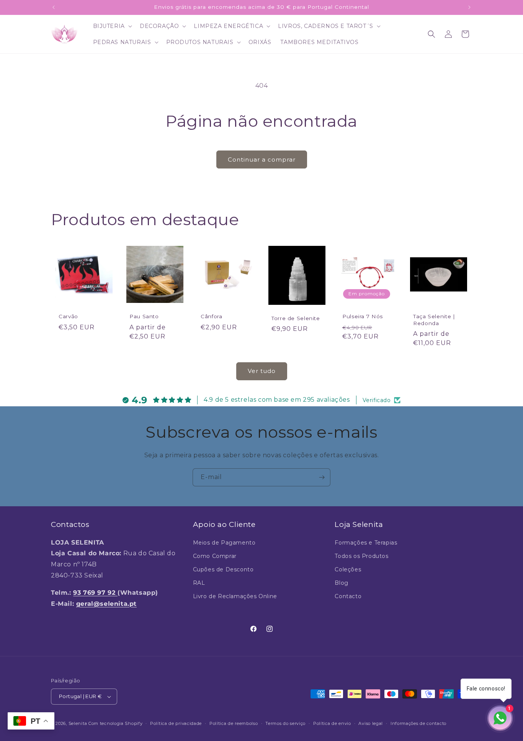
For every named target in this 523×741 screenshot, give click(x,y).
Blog (341, 582)
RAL (199, 582)
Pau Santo (144, 316)
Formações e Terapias (366, 542)
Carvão (68, 316)
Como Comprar (215, 556)
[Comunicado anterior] (53, 7)
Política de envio (332, 723)
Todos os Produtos (361, 556)
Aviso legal (370, 723)
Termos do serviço (285, 723)
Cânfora (211, 316)
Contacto (348, 596)
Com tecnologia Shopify (115, 723)
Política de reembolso (233, 723)
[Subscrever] (321, 477)
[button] (111, 26)
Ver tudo (262, 371)
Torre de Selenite (295, 318)
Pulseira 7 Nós (362, 316)
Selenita (78, 723)
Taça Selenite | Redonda (434, 319)
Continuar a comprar (262, 159)
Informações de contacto (418, 723)
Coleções (348, 569)
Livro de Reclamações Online (235, 596)
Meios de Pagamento (224, 542)
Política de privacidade (176, 723)
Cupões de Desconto (223, 569)
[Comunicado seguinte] (469, 7)
